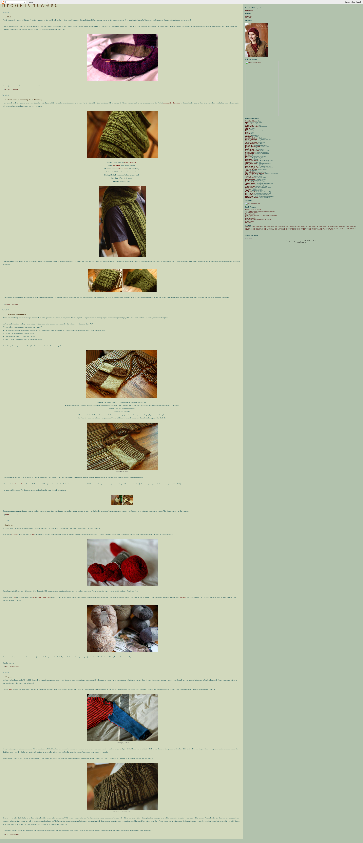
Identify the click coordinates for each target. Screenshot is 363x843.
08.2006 (303, 227)
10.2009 (292, 229)
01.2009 (352, 228)
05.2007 (352, 227)
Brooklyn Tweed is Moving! (253, 210)
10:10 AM (8, 667)
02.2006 (269, 227)
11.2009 (297, 229)
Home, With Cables (250, 218)
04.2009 (258, 229)
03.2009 (253, 229)
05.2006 (286, 227)
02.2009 (247, 229)
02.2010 (314, 229)
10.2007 (269, 228)
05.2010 (330, 229)
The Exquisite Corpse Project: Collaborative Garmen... (260, 211)
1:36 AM (7, 89)
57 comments (14, 304)
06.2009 (269, 229)
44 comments (14, 515)
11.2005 (253, 227)
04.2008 (303, 228)
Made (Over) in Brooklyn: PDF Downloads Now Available (261, 215)
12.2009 (303, 229)
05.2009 (264, 229)
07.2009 (275, 229)
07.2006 (297, 227)
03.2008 (297, 228)
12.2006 (325, 227)
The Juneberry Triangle (251, 212)
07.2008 (319, 228)
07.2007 (253, 228)
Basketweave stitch (17, 484)
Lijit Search (248, 238)
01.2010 (308, 229)
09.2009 (286, 229)
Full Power (248, 222)
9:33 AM (7, 304)
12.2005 (258, 227)
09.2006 (308, 227)
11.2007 (275, 228)
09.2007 (264, 228)
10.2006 (314, 227)
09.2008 (330, 228)
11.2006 (319, 227)
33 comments (15, 667)
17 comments (14, 89)
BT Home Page (249, 10)
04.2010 (325, 229)
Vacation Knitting (250, 217)
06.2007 (247, 228)
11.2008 (341, 228)
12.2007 (280, 228)
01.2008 (286, 228)
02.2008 (292, 228)
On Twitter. (248, 17)
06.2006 (292, 227)
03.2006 (275, 227)
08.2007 (258, 228)
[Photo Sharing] (122, 80)
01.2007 (330, 227)
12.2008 (347, 228)
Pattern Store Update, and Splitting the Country (258, 219)
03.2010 (319, 229)
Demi (10, 689)
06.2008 (314, 228)
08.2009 (280, 229)
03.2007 (341, 227)
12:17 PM (8, 834)
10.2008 (336, 228)
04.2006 (280, 227)
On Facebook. (249, 16)
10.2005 (247, 227)
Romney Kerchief (250, 214)
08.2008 (325, 228)
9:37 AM (7, 515)
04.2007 (347, 227)
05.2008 (308, 228)
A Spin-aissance (249, 221)
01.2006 (264, 227)
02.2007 (336, 227)
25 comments (15, 834)
